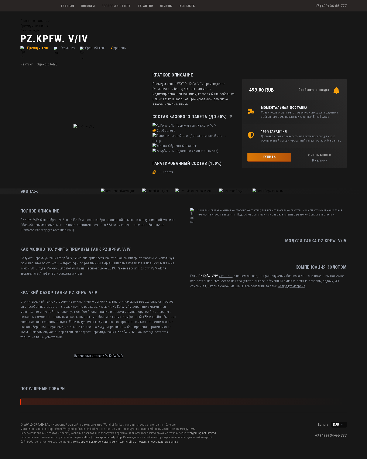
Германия (68, 48)
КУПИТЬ (269, 157)
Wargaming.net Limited (201, 433)
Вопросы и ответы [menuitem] (116, 6)
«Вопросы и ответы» (320, 214)
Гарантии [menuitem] (145, 6)
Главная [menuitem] (67, 6)
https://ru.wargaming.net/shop (102, 437)
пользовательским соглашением (93, 441)
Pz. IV (77, 220)
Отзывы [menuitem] (166, 6)
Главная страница (33, 21)
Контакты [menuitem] (187, 6)
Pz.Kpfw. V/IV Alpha (152, 268)
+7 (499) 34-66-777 (331, 6)
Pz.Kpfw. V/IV (29, 31)
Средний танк (95, 48)
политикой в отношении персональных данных (148, 441)
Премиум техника (33, 26)
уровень (119, 48)
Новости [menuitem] (88, 6)
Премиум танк (38, 48)
